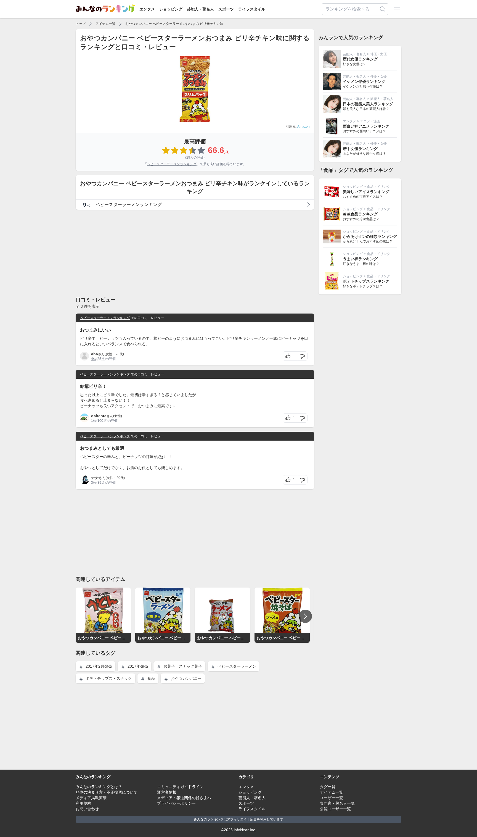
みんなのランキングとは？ (99, 787)
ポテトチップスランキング (366, 281)
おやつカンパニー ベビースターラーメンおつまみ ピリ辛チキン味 (174, 24)
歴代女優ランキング (360, 59)
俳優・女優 (378, 54)
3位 (93, 483)
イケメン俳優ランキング (364, 81)
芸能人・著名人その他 (386, 99)
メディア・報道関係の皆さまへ (184, 798)
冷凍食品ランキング (360, 214)
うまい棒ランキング (360, 259)
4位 (93, 359)
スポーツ (226, 9)
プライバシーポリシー (176, 803)
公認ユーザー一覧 (335, 809)
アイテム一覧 (105, 24)
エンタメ (147, 9)
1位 (93, 421)
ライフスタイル (251, 9)
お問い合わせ (87, 809)
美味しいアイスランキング (366, 191)
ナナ (95, 477)
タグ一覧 (327, 787)
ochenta (99, 416)
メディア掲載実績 (91, 798)
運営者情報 (166, 792)
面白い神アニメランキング (366, 126)
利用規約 (83, 803)
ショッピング (170, 9)
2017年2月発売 (98, 666)
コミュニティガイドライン (180, 787)
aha (94, 354)
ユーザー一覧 (331, 798)
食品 (150, 678)
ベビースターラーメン (236, 666)
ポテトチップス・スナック (108, 678)
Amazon (303, 126)
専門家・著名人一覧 (337, 803)
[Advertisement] (195, 252)
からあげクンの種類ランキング (370, 236)
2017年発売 (137, 666)
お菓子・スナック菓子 (182, 666)
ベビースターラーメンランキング (172, 164)
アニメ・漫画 (370, 121)
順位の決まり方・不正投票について (106, 792)
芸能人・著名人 (200, 9)
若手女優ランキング (360, 148)
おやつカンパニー (185, 678)
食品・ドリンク (378, 187)
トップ (81, 24)
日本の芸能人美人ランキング (368, 104)
